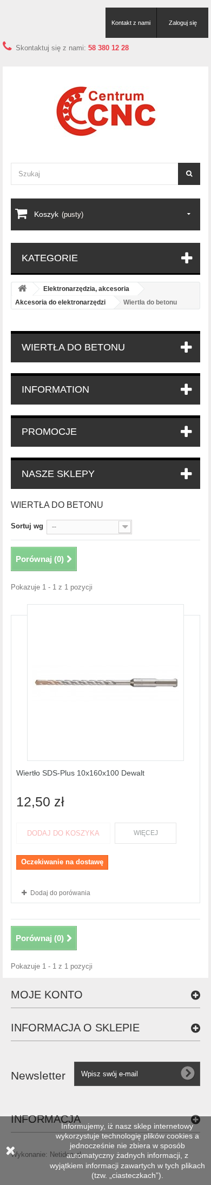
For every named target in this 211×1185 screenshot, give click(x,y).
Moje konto (47, 995)
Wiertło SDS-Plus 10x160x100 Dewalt (80, 773)
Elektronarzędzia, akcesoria (86, 289)
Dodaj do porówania (60, 893)
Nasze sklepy (58, 473)
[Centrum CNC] (105, 111)
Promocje (49, 431)
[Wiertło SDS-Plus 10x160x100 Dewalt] (105, 683)
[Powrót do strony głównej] (22, 289)
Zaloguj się (183, 22)
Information (55, 389)
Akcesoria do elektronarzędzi (60, 302)
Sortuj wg (27, 526)
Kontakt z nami (130, 22)
